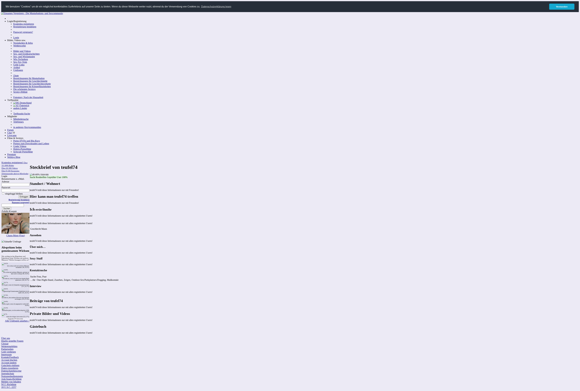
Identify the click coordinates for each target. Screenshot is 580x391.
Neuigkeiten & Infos (23, 43)
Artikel (16, 67)
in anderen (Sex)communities (27, 127)
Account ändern (8, 362)
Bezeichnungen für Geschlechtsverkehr (32, 83)
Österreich (24, 105)
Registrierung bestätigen (24, 26)
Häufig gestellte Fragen (12, 341)
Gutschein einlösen (10, 365)
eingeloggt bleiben (14, 193)
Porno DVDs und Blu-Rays (26, 141)
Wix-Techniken (20, 59)
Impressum (6, 354)
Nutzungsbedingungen (12, 376)
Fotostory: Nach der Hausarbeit (28, 97)
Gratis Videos (19, 146)
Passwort (6, 187)
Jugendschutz (7, 373)
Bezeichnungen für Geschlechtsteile (30, 81)
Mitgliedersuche (21, 119)
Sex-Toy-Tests (20, 62)
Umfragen (18, 70)
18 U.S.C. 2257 (8, 387)
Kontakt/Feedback (10, 357)
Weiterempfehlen (9, 346)
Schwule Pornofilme (23, 151)
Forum (10, 130)
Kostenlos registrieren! (15, 168)
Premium (11, 154)
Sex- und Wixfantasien (24, 56)
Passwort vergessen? (23, 32)
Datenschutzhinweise (11, 371)
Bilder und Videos (22, 51)
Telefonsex (18, 122)
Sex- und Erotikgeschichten (26, 54)
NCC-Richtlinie (8, 384)
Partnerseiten (7, 349)
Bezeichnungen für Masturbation (29, 78)
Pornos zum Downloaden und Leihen (31, 143)
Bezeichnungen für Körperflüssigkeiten (32, 86)
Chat (9, 132)
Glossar (4, 343)
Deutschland (25, 102)
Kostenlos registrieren (23, 24)
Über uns (5, 338)
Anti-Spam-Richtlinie (11, 379)
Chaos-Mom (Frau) (15, 235)
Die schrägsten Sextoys (24, 89)
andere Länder (20, 108)
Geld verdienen (8, 352)
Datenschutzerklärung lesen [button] (216, 6)
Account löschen (9, 360)
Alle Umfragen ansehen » (17, 321)
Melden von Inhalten (11, 381)
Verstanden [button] (562, 6)
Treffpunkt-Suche (21, 113)
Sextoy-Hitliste (20, 92)
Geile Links (18, 64)
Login (16, 37)
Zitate (16, 75)
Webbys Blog (13, 157)
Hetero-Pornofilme (22, 149)
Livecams (11, 135)
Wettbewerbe (19, 45)
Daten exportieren (9, 368)
